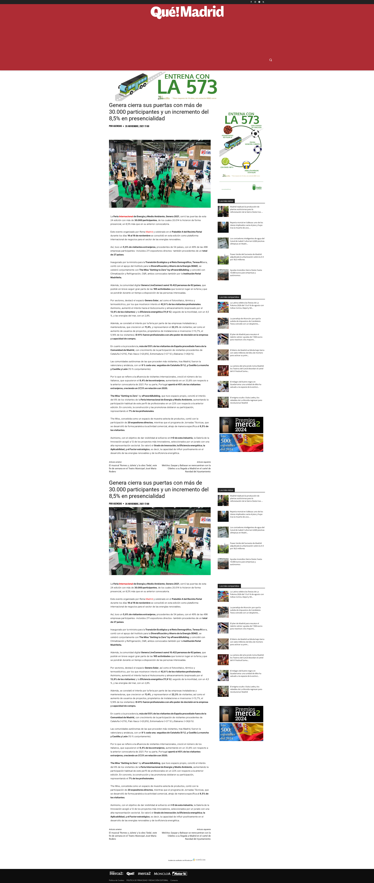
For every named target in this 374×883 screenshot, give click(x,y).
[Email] (152, 132)
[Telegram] (259, 2)
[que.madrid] (187, 13)
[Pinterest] (125, 132)
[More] (159, 132)
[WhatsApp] (132, 132)
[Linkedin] (145, 132)
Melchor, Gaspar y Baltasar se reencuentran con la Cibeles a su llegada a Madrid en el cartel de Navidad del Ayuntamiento (186, 468)
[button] (270, 59)
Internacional (126, 216)
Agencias (117, 126)
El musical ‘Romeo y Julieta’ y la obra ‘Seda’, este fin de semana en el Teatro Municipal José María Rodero (133, 468)
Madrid (149, 231)
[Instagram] (255, 2)
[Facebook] (251, 2)
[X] (263, 2)
